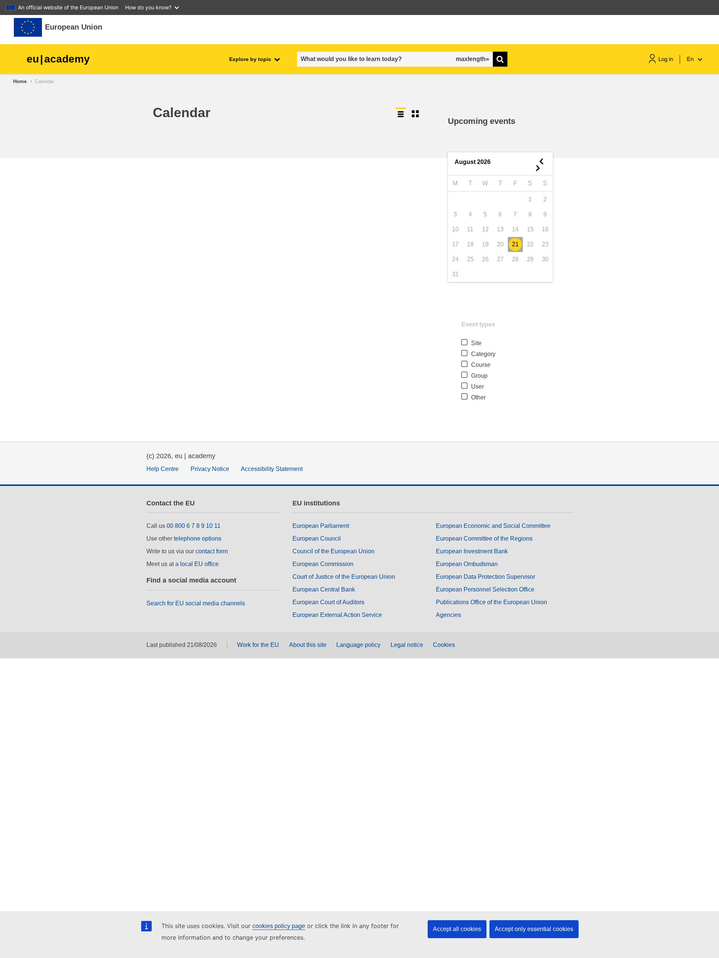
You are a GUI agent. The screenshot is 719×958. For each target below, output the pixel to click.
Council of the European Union (333, 551)
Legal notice (407, 645)
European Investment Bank (472, 551)
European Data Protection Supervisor (485, 577)
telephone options (197, 538)
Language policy (358, 645)
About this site (308, 645)
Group (479, 375)
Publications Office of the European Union (491, 602)
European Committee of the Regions (484, 538)
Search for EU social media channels (195, 603)
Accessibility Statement (272, 469)
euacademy (58, 59)
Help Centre (162, 469)
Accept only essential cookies (534, 929)
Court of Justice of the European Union (343, 577)
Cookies (444, 645)
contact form (211, 551)
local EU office (199, 564)
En (691, 59)
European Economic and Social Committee (493, 526)
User (477, 386)
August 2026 (473, 162)
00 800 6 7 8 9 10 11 (194, 526)
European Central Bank (323, 589)
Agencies (448, 615)
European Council (316, 538)
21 (515, 244)
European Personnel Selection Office (485, 589)
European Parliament (320, 526)
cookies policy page (278, 926)
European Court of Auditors (328, 602)
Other (478, 397)
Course (481, 365)
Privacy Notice (210, 469)
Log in (665, 59)
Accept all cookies (457, 929)
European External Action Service (337, 615)
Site (476, 343)
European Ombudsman (467, 564)
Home (20, 81)
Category (483, 354)
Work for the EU (258, 645)
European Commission (323, 564)
